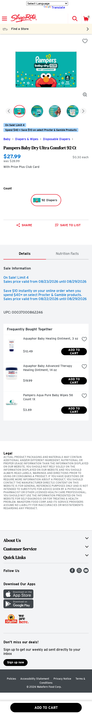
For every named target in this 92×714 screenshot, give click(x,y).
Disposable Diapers (56, 139)
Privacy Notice (62, 678)
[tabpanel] (46, 342)
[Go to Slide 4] (72, 111)
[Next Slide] (83, 111)
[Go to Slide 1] (19, 111)
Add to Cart (74, 351)
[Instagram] (79, 572)
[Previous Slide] (8, 111)
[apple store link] (18, 597)
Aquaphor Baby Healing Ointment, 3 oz (50, 338)
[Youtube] (86, 572)
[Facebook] (72, 572)
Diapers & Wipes (26, 139)
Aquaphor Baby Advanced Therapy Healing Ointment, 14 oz (48, 368)
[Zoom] (85, 94)
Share (27, 225)
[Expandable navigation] (4, 18)
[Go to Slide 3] (55, 111)
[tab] (24, 254)
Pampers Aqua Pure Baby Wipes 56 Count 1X (48, 397)
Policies (11, 678)
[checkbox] (85, 41)
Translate (58, 7)
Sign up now (15, 662)
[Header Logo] (23, 18)
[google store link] (18, 607)
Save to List (70, 225)
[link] (68, 225)
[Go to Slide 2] (37, 111)
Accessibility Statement (34, 678)
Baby (6, 139)
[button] (75, 18)
